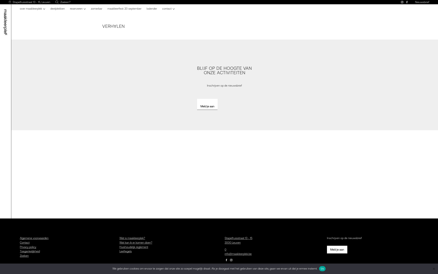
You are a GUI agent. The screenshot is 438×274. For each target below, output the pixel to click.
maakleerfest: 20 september (124, 8)
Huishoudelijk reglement (133, 246)
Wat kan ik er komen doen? (135, 242)
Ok (322, 268)
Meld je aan (207, 106)
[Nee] (433, 268)
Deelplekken (57, 8)
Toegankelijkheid (30, 251)
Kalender (152, 8)
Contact (25, 242)
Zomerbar (96, 8)
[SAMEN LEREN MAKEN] (6, 22)
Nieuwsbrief (422, 2)
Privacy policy (28, 246)
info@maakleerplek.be (238, 253)
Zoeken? (65, 2)
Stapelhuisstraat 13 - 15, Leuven (31, 2)
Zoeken (24, 255)
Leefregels (125, 251)
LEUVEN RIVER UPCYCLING (86, 6)
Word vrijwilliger (174, 6)
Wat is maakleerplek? (132, 238)
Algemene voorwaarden (34, 238)
